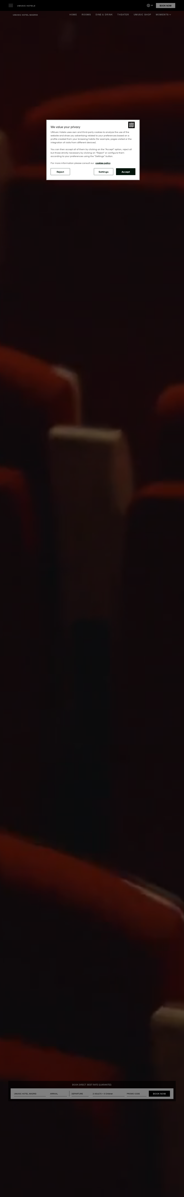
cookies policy (102, 162)
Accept (126, 171)
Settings (103, 171)
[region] (93, 150)
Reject (60, 171)
